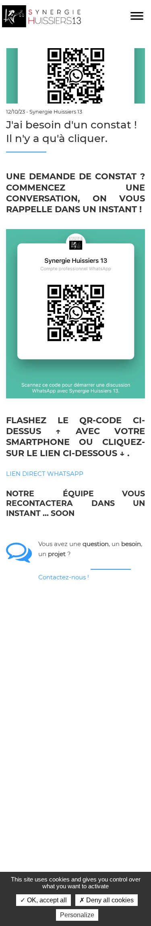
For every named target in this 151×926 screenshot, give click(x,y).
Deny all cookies (109, 900)
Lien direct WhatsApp (44, 473)
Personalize (77, 915)
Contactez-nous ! (63, 577)
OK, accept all (46, 900)
